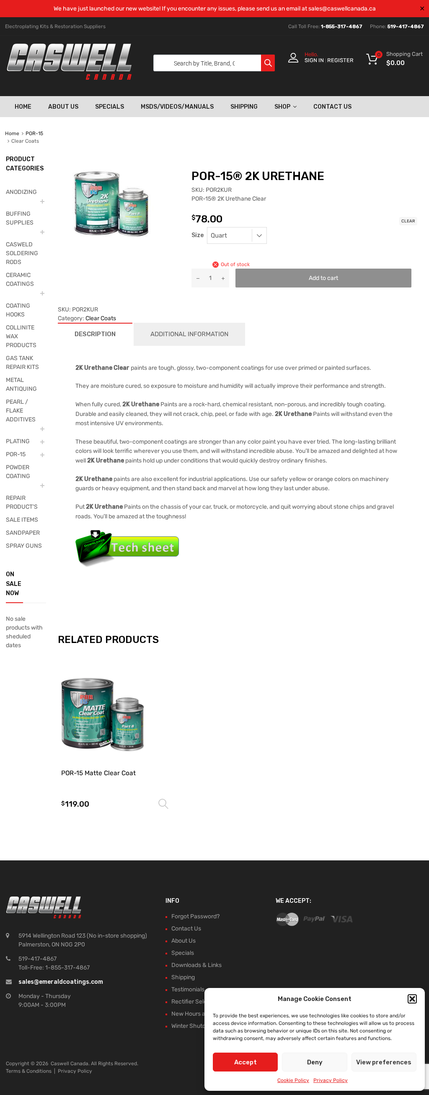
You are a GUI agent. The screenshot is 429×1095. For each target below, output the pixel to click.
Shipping (244, 106)
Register (340, 60)
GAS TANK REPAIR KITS (22, 363)
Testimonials (187, 989)
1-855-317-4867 (341, 26)
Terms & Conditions (29, 1071)
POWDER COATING (18, 472)
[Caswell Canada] (69, 77)
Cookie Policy (293, 1080)
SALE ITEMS (22, 519)
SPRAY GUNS (24, 545)
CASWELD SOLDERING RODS (22, 253)
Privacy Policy (330, 1080)
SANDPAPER (23, 532)
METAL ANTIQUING (21, 384)
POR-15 (34, 133)
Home (23, 106)
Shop (282, 106)
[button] (412, 999)
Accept (245, 1062)
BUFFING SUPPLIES (20, 218)
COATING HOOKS (18, 310)
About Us (63, 106)
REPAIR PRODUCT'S (22, 502)
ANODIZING (21, 192)
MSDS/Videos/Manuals (177, 106)
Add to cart (323, 278)
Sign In (314, 60)
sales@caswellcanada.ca (342, 8)
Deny (315, 1062)
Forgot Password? (195, 916)
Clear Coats (100, 318)
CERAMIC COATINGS (20, 279)
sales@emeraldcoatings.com (60, 981)
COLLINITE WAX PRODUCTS (21, 336)
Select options (163, 804)
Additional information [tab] (189, 334)
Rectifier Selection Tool (202, 1001)
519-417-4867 (406, 26)
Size (197, 235)
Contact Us (332, 106)
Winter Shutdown (194, 1026)
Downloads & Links (196, 965)
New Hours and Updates (203, 1013)
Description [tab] (95, 334)
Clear (408, 221)
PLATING (18, 441)
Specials (109, 106)
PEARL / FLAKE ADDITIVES (21, 410)
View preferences (383, 1062)
